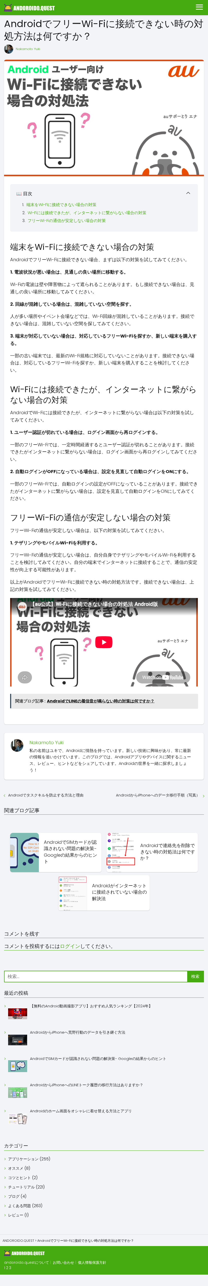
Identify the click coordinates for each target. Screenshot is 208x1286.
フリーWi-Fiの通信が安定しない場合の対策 (67, 221)
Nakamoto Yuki (28, 49)
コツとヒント (19, 1177)
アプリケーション (23, 1159)
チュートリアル (21, 1187)
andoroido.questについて (26, 1262)
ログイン (70, 946)
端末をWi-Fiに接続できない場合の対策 (61, 205)
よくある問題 (19, 1205)
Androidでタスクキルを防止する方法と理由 (45, 795)
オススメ (15, 1168)
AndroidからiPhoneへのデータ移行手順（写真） (158, 795)
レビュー (15, 1215)
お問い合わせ (63, 1262)
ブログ (14, 1196)
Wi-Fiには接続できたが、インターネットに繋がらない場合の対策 (87, 213)
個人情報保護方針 (92, 1262)
